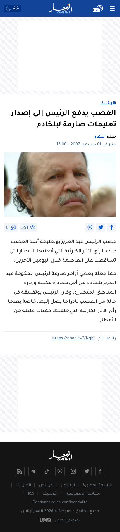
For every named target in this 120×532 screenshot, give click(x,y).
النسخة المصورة (97, 485)
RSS (31, 494)
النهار (100, 137)
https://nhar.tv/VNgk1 (73, 339)
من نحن (46, 485)
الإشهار (68, 485)
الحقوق (82, 511)
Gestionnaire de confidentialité (60, 502)
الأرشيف (107, 103)
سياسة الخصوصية (83, 494)
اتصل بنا (23, 485)
